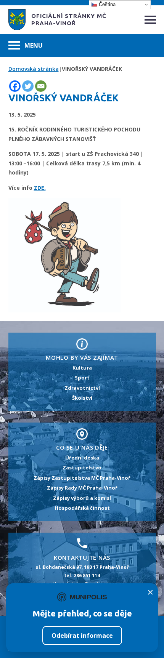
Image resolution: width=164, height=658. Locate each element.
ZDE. (40, 187)
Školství (82, 397)
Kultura (82, 367)
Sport (82, 377)
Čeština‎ (106, 4)
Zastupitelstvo (82, 467)
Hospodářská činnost (82, 507)
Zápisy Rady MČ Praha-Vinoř (82, 487)
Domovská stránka (33, 68)
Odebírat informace (82, 635)
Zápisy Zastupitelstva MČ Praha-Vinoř (82, 477)
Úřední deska (82, 457)
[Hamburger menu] (150, 20)
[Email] (41, 86)
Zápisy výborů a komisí (82, 498)
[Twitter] (28, 86)
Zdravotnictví (82, 387)
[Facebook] (15, 86)
